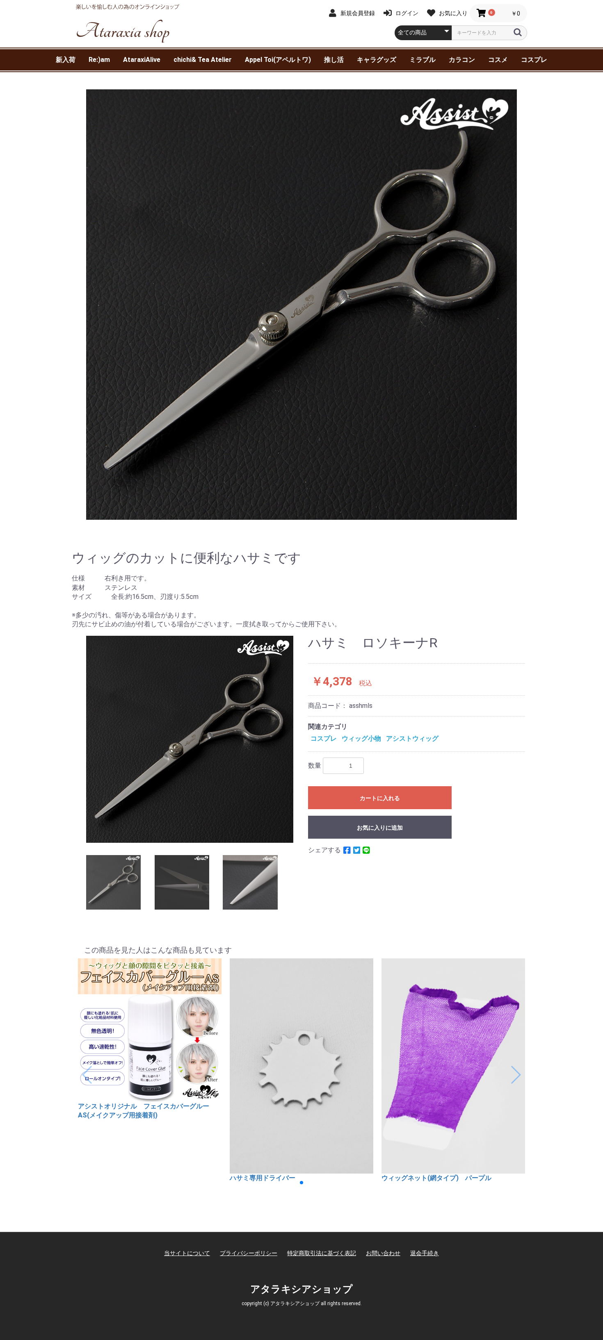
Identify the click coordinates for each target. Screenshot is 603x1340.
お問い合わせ (383, 1253)
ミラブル (422, 60)
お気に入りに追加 (380, 827)
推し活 (334, 60)
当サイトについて (187, 1253)
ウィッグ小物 (361, 738)
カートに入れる (380, 798)
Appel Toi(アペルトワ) (278, 60)
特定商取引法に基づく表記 (321, 1253)
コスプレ (534, 60)
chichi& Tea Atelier (203, 60)
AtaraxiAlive (141, 60)
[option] (301, 304)
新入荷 (65, 60)
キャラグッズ (376, 60)
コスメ (498, 60)
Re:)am (99, 60)
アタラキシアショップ (301, 1289)
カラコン (462, 60)
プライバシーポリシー (248, 1253)
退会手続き (424, 1253)
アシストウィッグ (412, 738)
